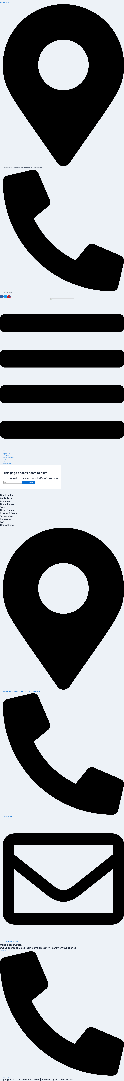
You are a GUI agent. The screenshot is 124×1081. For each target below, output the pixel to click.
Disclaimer (6, 519)
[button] (62, 376)
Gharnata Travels (4, 2)
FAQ (2, 522)
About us (5, 452)
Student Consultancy (8, 457)
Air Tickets (6, 455)
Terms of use (7, 516)
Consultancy (7, 504)
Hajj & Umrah (6, 454)
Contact (5, 461)
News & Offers (7, 463)
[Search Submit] (24, 482)
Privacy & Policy (8, 513)
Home (4, 450)
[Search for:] (15, 482)
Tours (4, 459)
